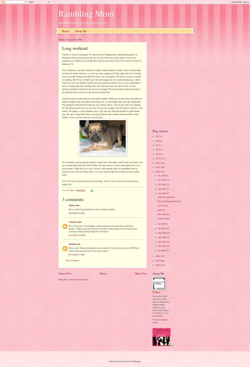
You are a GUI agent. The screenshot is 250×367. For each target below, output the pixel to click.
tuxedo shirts (72, 165)
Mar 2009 (162, 241)
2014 (158, 149)
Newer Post (64, 273)
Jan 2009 (162, 250)
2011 (158, 163)
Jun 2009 (162, 228)
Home (65, 31)
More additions (163, 214)
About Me (81, 31)
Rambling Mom (86, 13)
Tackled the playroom (166, 197)
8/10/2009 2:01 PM (76, 213)
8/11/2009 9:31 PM (76, 254)
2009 (158, 171)
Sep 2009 (162, 188)
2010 (158, 167)
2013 (158, 154)
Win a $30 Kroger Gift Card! (169, 201)
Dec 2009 (162, 175)
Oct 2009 (162, 184)
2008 (158, 256)
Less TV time (162, 205)
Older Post (141, 273)
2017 (158, 136)
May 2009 (162, 232)
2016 (158, 140)
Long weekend (163, 218)
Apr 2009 (162, 237)
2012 (158, 158)
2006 (158, 265)
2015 (158, 145)
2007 (158, 260)
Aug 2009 (162, 193)
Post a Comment (72, 260)
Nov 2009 (162, 180)
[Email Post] (91, 190)
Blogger (137, 361)
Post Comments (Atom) (79, 279)
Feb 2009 (162, 246)
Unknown (73, 221)
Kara (157, 292)
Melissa (72, 205)
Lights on (161, 209)
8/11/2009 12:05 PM (77, 235)
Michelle (72, 244)
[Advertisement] (172, 81)
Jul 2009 (161, 224)
